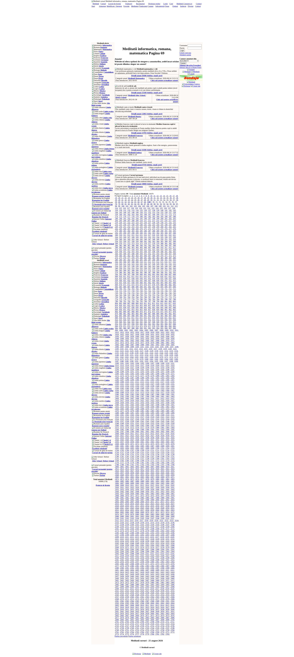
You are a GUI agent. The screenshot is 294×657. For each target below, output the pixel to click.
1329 (162, 384)
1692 (117, 448)
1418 (127, 401)
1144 (161, 353)
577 (170, 270)
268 (133, 229)
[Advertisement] (147, 25)
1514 (127, 417)
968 (174, 324)
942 (129, 322)
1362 (147, 390)
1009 (166, 330)
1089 (142, 345)
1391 (172, 394)
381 (166, 243)
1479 (132, 411)
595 (120, 274)
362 (149, 241)
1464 (117, 409)
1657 (122, 442)
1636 (137, 438)
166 (145, 214)
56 (170, 200)
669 (116, 285)
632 (149, 279)
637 (170, 279)
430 (120, 252)
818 (174, 303)
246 (166, 225)
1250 (127, 372)
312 (129, 235)
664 (158, 283)
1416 (117, 401)
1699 (152, 448)
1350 (147, 388)
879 (116, 314)
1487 (172, 411)
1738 (167, 454)
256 (145, 227)
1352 (157, 388)
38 (177, 198)
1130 (156, 351)
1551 (132, 423)
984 (116, 328)
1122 (117, 351)
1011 (176, 330)
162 (129, 214)
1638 (147, 438)
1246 (167, 369)
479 (137, 258)
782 (149, 299)
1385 (142, 394)
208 (133, 221)
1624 (137, 436)
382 (170, 243)
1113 (136, 349)
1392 (117, 396)
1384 (137, 394)
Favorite (126, 6)
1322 (127, 384)
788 (174, 299)
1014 (127, 332)
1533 (162, 419)
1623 (132, 436)
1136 (122, 353)
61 (122, 202)
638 (174, 279)
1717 (122, 452)
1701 (162, 448)
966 (166, 324)
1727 (172, 452)
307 (170, 233)
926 (125, 320)
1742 (127, 456)
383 (174, 243)
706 (145, 289)
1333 (122, 386)
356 (125, 241)
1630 (167, 436)
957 (129, 324)
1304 (157, 380)
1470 (147, 409)
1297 (122, 380)
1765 (122, 460)
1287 (132, 378)
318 (153, 235)
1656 (117, 442)
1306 (167, 380)
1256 (157, 372)
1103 (152, 347)
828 (153, 305)
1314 (147, 382)
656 (125, 283)
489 (116, 260)
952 (170, 322)
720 (141, 291)
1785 (162, 463)
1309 (122, 382)
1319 (172, 382)
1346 (127, 388)
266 (125, 229)
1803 (132, 467)
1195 (156, 361)
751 (145, 295)
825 (141, 305)
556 (145, 268)
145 (120, 212)
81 (125, 204)
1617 (162, 434)
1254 (147, 372)
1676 (157, 444)
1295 (172, 378)
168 (153, 214)
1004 (141, 330)
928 (133, 320)
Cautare (150, 6)
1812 (117, 469)
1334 (127, 386)
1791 (132, 465)
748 (133, 295)
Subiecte (183, 6)
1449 (162, 405)
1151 (131, 355)
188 (174, 216)
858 (153, 310)
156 (166, 212)
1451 (172, 405)
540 (141, 266)
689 (137, 287)
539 (137, 266)
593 (174, 272)
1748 (157, 456)
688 (133, 287)
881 (125, 314)
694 (158, 287)
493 (133, 260)
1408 (137, 398)
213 (153, 221)
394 (158, 245)
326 (125, 237)
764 (137, 297)
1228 (137, 367)
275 (162, 229)
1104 (157, 347)
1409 (142, 398)
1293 (162, 378)
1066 (147, 341)
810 (141, 303)
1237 (122, 369)
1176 (126, 359)
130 (120, 210)
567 (129, 270)
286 (145, 231)
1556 (157, 423)
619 (158, 276)
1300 (137, 380)
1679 (172, 444)
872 (149, 312)
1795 (152, 465)
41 (122, 200)
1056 (157, 338)
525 (141, 264)
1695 (132, 448)
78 (116, 204)
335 (162, 237)
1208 (157, 363)
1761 (162, 458)
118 (132, 208)
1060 (117, 341)
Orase (167, 6)
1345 (122, 388)
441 (166, 252)
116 (124, 208)
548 (174, 266)
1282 (167, 376)
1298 (127, 380)
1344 (117, 388)
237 (129, 225)
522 (129, 264)
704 (137, 289)
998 (174, 328)
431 (125, 252)
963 (153, 324)
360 (141, 241)
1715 (172, 450)
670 (120, 285)
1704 (117, 450)
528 (153, 264)
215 (162, 221)
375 (141, 243)
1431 (132, 403)
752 (149, 295)
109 (160, 206)
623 (174, 276)
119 (136, 208)
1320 (117, 384)
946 (145, 322)
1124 (126, 351)
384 (116, 245)
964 (158, 324)
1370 (127, 392)
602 (149, 274)
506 (125, 262)
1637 (142, 438)
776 (125, 299)
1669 (122, 444)
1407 (132, 398)
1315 (152, 382)
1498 (167, 413)
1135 (117, 353)
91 (157, 204)
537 (129, 266)
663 (153, 283)
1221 (162, 365)
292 (170, 231)
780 (141, 299)
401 (125, 247)
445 (120, 254)
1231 (152, 367)
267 (129, 229)
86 (141, 204)
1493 (142, 413)
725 (162, 291)
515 (162, 262)
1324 (137, 384)
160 (120, 214)
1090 (147, 345)
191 (125, 219)
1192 (141, 361)
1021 (162, 332)
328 (133, 237)
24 (132, 198)
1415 (172, 398)
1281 (162, 376)
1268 (157, 374)
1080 (157, 343)
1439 (172, 403)
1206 (147, 363)
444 (116, 254)
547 (170, 266)
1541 (142, 421)
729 (116, 293)
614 (137, 276)
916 (145, 318)
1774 (167, 460)
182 (149, 216)
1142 (151, 353)
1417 (122, 401)
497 (149, 260)
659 (137, 283)
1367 (172, 390)
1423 (152, 401)
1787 (172, 463)
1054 (147, 338)
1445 (142, 405)
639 (116, 281)
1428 (117, 403)
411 (166, 247)
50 (151, 200)
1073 (122, 343)
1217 (142, 365)
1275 (132, 376)
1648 (137, 440)
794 (137, 301)
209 (137, 221)
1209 (162, 363)
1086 (127, 345)
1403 (172, 396)
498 (153, 260)
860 (162, 310)
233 (174, 223)
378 (153, 243)
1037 (122, 336)
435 (141, 252)
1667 (172, 442)
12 (157, 196)
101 (127, 206)
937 (170, 320)
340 (120, 239)
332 (149, 237)
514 (158, 262)
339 (116, 239)
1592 (157, 429)
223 (133, 223)
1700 (157, 448)
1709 (142, 450)
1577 (142, 427)
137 (149, 210)
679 (158, 285)
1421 (142, 401)
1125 (131, 351)
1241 (142, 369)
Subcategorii (159, 6)
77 (176, 202)
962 (149, 324)
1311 (132, 382)
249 (116, 227)
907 (170, 316)
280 (120, 231)
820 (120, 305)
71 (156, 202)
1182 (156, 359)
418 (133, 250)
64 (132, 202)
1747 (152, 456)
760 (120, 297)
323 (174, 235)
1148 (117, 355)
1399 (152, 396)
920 (162, 318)
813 (153, 303)
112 (172, 206)
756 (166, 295)
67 (141, 202)
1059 (172, 338)
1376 (157, 392)
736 (145, 293)
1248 (117, 372)
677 (149, 285)
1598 (127, 432)
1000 (121, 330)
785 (162, 299)
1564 (137, 425)
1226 (127, 367)
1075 (132, 343)
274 (158, 229)
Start (93, 6)
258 (153, 227)
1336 (137, 386)
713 (174, 289)
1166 (141, 357)
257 (149, 227)
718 (133, 291)
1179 (141, 359)
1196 (161, 361)
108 (156, 206)
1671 (132, 444)
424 (158, 250)
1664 (157, 442)
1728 (117, 454)
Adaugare (102, 6)
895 (120, 316)
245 (162, 225)
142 (170, 210)
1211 (172, 363)
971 (125, 326)
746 (125, 295)
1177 (131, 359)
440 (162, 252)
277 (170, 229)
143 (174, 210)
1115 (146, 349)
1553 (142, 423)
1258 (167, 372)
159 (116, 214)
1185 (171, 359)
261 (166, 227)
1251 (132, 372)
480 (141, 258)
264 (116, 229)
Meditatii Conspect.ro (184, 4)
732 (129, 293)
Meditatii (96, 4)
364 (158, 241)
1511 (172, 415)
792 (129, 301)
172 (170, 214)
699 (116, 289)
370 (120, 243)
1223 (172, 365)
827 (149, 305)
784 (158, 299)
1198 (171, 361)
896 (125, 316)
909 (116, 318)
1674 (147, 444)
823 (133, 305)
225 (141, 223)
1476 (117, 411)
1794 (147, 465)
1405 (122, 398)
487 (170, 258)
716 (125, 291)
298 (133, 233)
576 (166, 270)
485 (162, 258)
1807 (152, 467)
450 (141, 254)
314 (137, 235)
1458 (147, 407)
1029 (142, 334)
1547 (172, 421)
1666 (167, 442)
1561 (122, 425)
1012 (117, 332)
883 (133, 314)
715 (120, 291)
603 (153, 274)
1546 (167, 421)
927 (129, 320)
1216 (137, 365)
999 (116, 330)
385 (120, 245)
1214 (127, 365)
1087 (132, 345)
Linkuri (198, 6)
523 (133, 264)
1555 (152, 423)
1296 (117, 380)
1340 (157, 386)
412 (170, 247)
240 (141, 225)
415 (120, 250)
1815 (132, 469)
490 (120, 260)
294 (116, 233)
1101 (142, 347)
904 (158, 316)
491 (125, 260)
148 (133, 212)
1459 (152, 407)
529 (158, 264)
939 (116, 322)
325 (120, 237)
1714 (167, 450)
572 (149, 270)
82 (128, 204)
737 (149, 293)
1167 (146, 357)
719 (137, 291)
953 (174, 322)
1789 (122, 465)
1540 (137, 421)
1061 (122, 341)
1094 (167, 345)
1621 (122, 436)
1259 (172, 372)
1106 (166, 347)
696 (166, 287)
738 (153, 293)
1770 (147, 460)
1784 (157, 463)
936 (166, 320)
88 (148, 204)
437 (149, 252)
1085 (122, 345)
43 (128, 200)
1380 (117, 394)
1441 (122, 405)
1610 (127, 434)
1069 (162, 341)
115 (120, 208)
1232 (157, 367)
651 (166, 281)
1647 (132, 440)
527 (149, 264)
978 (153, 326)
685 (120, 287)
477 (129, 258)
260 (162, 227)
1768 (137, 460)
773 (174, 297)
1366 (167, 390)
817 (170, 303)
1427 (172, 401)
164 (137, 214)
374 (137, 243)
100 (123, 206)
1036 (117, 336)
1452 (117, 407)
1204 (137, 363)
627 (129, 279)
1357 (122, 390)
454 (158, 254)
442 (170, 252)
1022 (167, 332)
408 (153, 247)
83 (132, 204)
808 (133, 303)
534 (116, 266)
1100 (137, 347)
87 (145, 204)
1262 (127, 374)
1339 (152, 386)
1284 (117, 378)
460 (120, 256)
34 (164, 198)
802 (170, 301)
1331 (172, 384)
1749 (162, 456)
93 (164, 204)
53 (161, 200)
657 (129, 283)
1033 (162, 334)
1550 (127, 423)
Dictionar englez (154, 4)
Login (165, 4)
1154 (146, 355)
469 (158, 256)
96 (173, 204)
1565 (142, 425)
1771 (152, 460)
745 (120, 295)
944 (137, 322)
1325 (142, 384)
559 (158, 268)
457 (170, 254)
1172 (171, 357)
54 (164, 200)
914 (137, 318)
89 (151, 204)
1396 (137, 396)
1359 (132, 390)
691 (145, 287)
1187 (117, 361)
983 (174, 326)
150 (141, 212)
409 (158, 247)
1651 (152, 440)
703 (133, 289)
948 (153, 322)
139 (158, 210)
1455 (132, 407)
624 (116, 279)
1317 (162, 382)
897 (129, 316)
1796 (157, 465)
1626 (147, 436)
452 (149, 254)
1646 (127, 440)
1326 (147, 384)
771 (166, 297)
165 (141, 214)
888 (153, 314)
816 (166, 303)
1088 (137, 345)
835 (120, 307)
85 (138, 204)
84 (135, 204)
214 (158, 221)
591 (166, 272)
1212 (117, 365)
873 (153, 312)
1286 (127, 378)
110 (164, 206)
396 (166, 245)
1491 (132, 413)
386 (125, 245)
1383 (132, 394)
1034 (167, 334)
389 (137, 245)
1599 (132, 432)
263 (174, 227)
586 (145, 272)
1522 (167, 417)
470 (162, 256)
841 (145, 307)
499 (158, 260)
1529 (142, 419)
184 (158, 216)
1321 (122, 384)
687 (129, 287)
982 (170, 326)
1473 (162, 409)
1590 (147, 429)
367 (170, 241)
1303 (152, 380)
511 (145, 262)
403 (133, 247)
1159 (171, 355)
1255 (152, 372)
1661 (142, 442)
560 (162, 268)
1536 (117, 421)
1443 (132, 405)
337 (170, 237)
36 (170, 198)
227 (149, 223)
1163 (126, 357)
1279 (152, 376)
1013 (122, 332)
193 (133, 219)
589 (158, 272)
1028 (137, 334)
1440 (117, 405)
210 (141, 221)
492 (129, 260)
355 (120, 241)
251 (125, 227)
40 (119, 200)
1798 (167, 465)
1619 (172, 434)
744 (116, 295)
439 (158, 252)
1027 (132, 334)
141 (166, 210)
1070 (167, 341)
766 (145, 297)
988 (133, 328)
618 (153, 276)
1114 (141, 349)
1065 (142, 341)
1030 (147, 334)
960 (141, 324)
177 (129, 216)
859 (158, 310)
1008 (161, 330)
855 (141, 310)
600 (141, 274)
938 (174, 320)
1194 (151, 361)
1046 (167, 336)
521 (125, 264)
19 (116, 198)
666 (166, 283)
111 (168, 206)
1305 (162, 380)
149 (137, 212)
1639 (152, 438)
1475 (172, 409)
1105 (162, 347)
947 (149, 322)
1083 (172, 343)
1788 (117, 465)
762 (129, 297)
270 (141, 229)
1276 (137, 376)
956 (125, 324)
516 (166, 262)
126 (165, 208)
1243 (152, 369)
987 (129, 328)
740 (162, 293)
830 (162, 305)
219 (116, 223)
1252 (137, 372)
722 (149, 291)
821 (125, 305)
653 (174, 281)
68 (145, 202)
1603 (152, 432)
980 (162, 326)
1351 (152, 388)
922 (170, 318)
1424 (157, 401)
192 (129, 219)
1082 (167, 343)
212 (149, 221)
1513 (122, 417)
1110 (122, 349)
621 (166, 276)
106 (148, 206)
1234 (167, 367)
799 (158, 301)
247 (170, 225)
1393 (122, 396)
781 (145, 299)
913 (133, 318)
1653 (162, 440)
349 (158, 239)
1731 (132, 454)
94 (167, 204)
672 (129, 285)
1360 (137, 390)
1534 (167, 419)
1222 (167, 365)
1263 (132, 374)
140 (162, 210)
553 (133, 268)
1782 (147, 463)
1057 (162, 338)
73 (163, 202)
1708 (137, 450)
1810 (167, 467)
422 (149, 250)
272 (149, 229)
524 (137, 264)
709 (158, 289)
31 (154, 198)
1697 (142, 448)
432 (129, 252)
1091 (152, 345)
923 (174, 318)
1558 (167, 423)
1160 (176, 355)
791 (125, 301)
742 (170, 293)
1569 (162, 425)
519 (116, 264)
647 (149, 281)
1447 (152, 405)
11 (154, 196)
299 (137, 233)
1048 (117, 338)
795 (141, 301)
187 (170, 216)
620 (162, 276)
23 (128, 198)
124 (157, 208)
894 (116, 316)
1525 (122, 419)
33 (161, 198)
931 (145, 320)
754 (158, 295)
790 (120, 301)
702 (129, 289)
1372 (137, 392)
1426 (167, 401)
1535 (172, 419)
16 (170, 196)
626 (125, 279)
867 (129, 312)
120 (140, 208)
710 (162, 289)
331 (145, 237)
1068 (157, 341)
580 (120, 272)
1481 (142, 411)
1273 (122, 376)
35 (167, 198)
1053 (142, 338)
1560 (117, 425)
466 (145, 256)
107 (152, 206)
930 (141, 320)
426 (166, 250)
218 (174, 221)
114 (116, 208)
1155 (151, 355)
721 (145, 291)
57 (173, 200)
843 (153, 307)
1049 (122, 338)
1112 (131, 349)
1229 (142, 367)
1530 (147, 419)
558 (153, 268)
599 (137, 274)
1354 (167, 388)
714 (116, 291)
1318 (167, 382)
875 (162, 312)
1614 (147, 434)
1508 (157, 415)
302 (149, 233)
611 (124, 276)
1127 (141, 351)
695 (162, 287)
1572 (117, 427)
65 (135, 202)
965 (162, 324)
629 (137, 279)
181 (145, 216)
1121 (175, 349)
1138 (131, 353)
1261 (122, 374)
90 (154, 204)
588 (153, 272)
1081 (162, 343)
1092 (157, 345)
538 (133, 266)
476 (125, 258)
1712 (157, 450)
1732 (137, 454)
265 (120, 229)
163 (133, 214)
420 (141, 250)
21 (122, 198)
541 (145, 266)
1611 (132, 434)
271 (145, 229)
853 (133, 310)
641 (125, 281)
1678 (167, 444)
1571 (172, 425)
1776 (117, 463)
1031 (152, 334)
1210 (167, 363)
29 (148, 198)
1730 (127, 454)
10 (151, 196)
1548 (117, 423)
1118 (160, 349)
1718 (127, 452)
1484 (157, 411)
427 (170, 250)
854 (137, 310)
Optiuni (175, 6)
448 (133, 254)
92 (161, 204)
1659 (132, 442)
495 (141, 260)
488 (174, 258)
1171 (166, 357)
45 (135, 200)
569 (137, 270)
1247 (172, 369)
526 (145, 264)
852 (129, 310)
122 (149, 208)
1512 (117, 417)
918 (153, 318)
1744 (137, 456)
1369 (122, 392)
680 (162, 285)
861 (166, 310)
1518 (147, 417)
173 (174, 214)
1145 (166, 353)
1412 (157, 398)
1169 (156, 357)
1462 (167, 407)
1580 (157, 427)
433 (133, 252)
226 (145, 223)
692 (149, 287)
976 (145, 326)
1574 (127, 427)
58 (177, 200)
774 (116, 299)
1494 (147, 413)
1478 (127, 411)
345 (141, 239)
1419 (132, 401)
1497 (162, 413)
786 (166, 299)
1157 (161, 355)
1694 (127, 448)
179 (137, 216)
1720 (137, 452)
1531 (152, 419)
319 (158, 235)
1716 (117, 452)
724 (158, 291)
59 (116, 202)
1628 (157, 436)
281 (125, 231)
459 (116, 256)
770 (162, 297)
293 (174, 231)
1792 (137, 465)
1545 (162, 421)
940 (120, 322)
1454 (127, 407)
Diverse (190, 6)
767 (149, 297)
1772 (157, 460)
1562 (127, 425)
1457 (142, 407)
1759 (152, 458)
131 (125, 210)
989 (137, 328)
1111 (126, 349)
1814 (127, 469)
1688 (157, 446)
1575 (132, 427)
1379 (172, 392)
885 (141, 314)
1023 (172, 332)
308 (174, 233)
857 (149, 310)
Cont (171, 4)
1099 (132, 347)
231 (166, 223)
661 (145, 283)
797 (149, 301)
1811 (172, 467)
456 (166, 254)
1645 (122, 440)
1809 (162, 467)
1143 (156, 353)
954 (116, 324)
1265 (142, 374)
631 (145, 279)
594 (116, 274)
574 (158, 270)
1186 (176, 359)
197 (149, 219)
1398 (147, 396)
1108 (176, 347)
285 (141, 231)
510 (141, 262)
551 (125, 268)
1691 (172, 446)
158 (174, 212)
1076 (137, 343)
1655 (172, 440)
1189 (126, 361)
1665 (162, 442)
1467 (132, 409)
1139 (136, 353)
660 (141, 283)
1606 (167, 432)
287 (149, 231)
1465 (122, 409)
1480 (137, 411)
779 (137, 299)
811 (145, 303)
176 (125, 216)
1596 (117, 432)
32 (157, 198)
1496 (157, 413)
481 (145, 258)
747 (129, 295)
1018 (147, 332)
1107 (171, 347)
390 (141, 245)
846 (166, 307)
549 (116, 268)
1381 (122, 394)
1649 (142, 440)
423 (153, 250)
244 (158, 225)
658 (133, 283)
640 (120, 281)
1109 (117, 349)
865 (120, 312)
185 (162, 216)
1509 (162, 415)
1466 (127, 409)
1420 (137, 401)
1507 (152, 415)
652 (170, 281)
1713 (162, 450)
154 (158, 212)
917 (149, 318)
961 (145, 324)
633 (153, 279)
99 (119, 206)
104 (139, 206)
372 (129, 243)
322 (170, 235)
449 (137, 254)
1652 (157, 440)
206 (125, 221)
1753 (122, 458)
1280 (157, 376)
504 (116, 262)
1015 (132, 332)
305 (162, 233)
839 (137, 307)
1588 (137, 429)
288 (153, 231)
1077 (142, 343)
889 (158, 314)
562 (170, 268)
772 (170, 297)
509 (137, 262)
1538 (127, 421)
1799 (172, 465)
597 (129, 274)
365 (162, 241)
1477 (122, 411)
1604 (157, 432)
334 (158, 237)
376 (145, 243)
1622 (127, 436)
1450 (167, 405)
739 (158, 293)
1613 (142, 434)
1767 (132, 460)
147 (129, 212)
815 (162, 303)
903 (153, 316)
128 (173, 208)
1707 (132, 450)
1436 (157, 403)
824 (137, 305)
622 (170, 276)
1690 (167, 446)
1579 (152, 427)
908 (174, 316)
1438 (167, 403)
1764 (117, 460)
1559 (172, 423)
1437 (162, 403)
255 (141, 227)
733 (133, 293)
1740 (117, 456)
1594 (167, 429)
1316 (157, 382)
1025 (122, 334)
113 (176, 206)
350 (162, 239)
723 (153, 291)
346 (145, 239)
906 (166, 316)
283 (133, 231)
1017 (142, 332)
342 (129, 239)
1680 (117, 446)
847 (170, 307)
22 (125, 198)
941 (125, 322)
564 (116, 270)
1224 (117, 367)
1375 (152, 392)
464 (137, 256)
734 (137, 293)
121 (145, 208)
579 (116, 272)
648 (153, 281)
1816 (137, 469)
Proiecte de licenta (103, 485)
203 (174, 219)
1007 (156, 330)
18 (176, 196)
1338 (147, 386)
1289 (142, 378)
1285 (122, 378)
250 (120, 227)
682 (170, 285)
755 (162, 295)
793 (133, 301)
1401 (162, 396)
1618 (167, 434)
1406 (127, 398)
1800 (117, 467)
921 (166, 318)
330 (141, 237)
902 (149, 316)
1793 (142, 465)
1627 (152, 436)
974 (137, 326)
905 (162, 316)
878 (174, 312)
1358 (127, 390)
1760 (157, 458)
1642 (167, 438)
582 (129, 272)
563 (174, 268)
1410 (147, 398)
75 (169, 202)
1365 (162, 390)
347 (149, 239)
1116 (150, 349)
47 (141, 200)
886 (145, 314)
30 (151, 198)
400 (120, 247)
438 (153, 252)
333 (153, 237)
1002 (131, 330)
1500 (117, 415)
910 (120, 318)
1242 (147, 369)
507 (129, 262)
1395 (132, 396)
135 (141, 210)
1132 (166, 351)
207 (129, 221)
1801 (122, 467)
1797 (162, 465)
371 (125, 243)
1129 (151, 351)
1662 (147, 442)
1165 (136, 357)
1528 (137, 419)
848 (174, 307)
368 (174, 241)
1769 (142, 460)
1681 (122, 446)
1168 (151, 357)
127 (169, 208)
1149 (122, 355)
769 (158, 297)
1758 (147, 458)
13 (160, 196)
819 (116, 305)
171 (166, 214)
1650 (147, 440)
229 (158, 223)
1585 (122, 429)
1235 (172, 367)
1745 (142, 456)
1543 (152, 421)
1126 (136, 351)
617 (149, 276)
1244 (157, 369)
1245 (162, 369)
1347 (132, 388)
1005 (146, 330)
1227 (132, 367)
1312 (137, 382)
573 (153, 270)
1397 (142, 396)
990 (141, 328)
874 (158, 312)
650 (162, 281)
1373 (142, 392)
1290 (147, 378)
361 (145, 241)
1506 (147, 415)
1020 (157, 332)
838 (133, 307)
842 (149, 307)
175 (120, 216)
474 (116, 258)
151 (145, 212)
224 (137, 223)
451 (145, 254)
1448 (157, 405)
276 (166, 229)
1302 (147, 380)
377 (149, 243)
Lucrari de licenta (114, 4)
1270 (167, 374)
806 (125, 303)
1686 (147, 446)
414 (116, 250)
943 (133, 322)
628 (133, 279)
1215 (132, 365)
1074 (127, 343)
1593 (162, 429)
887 (149, 314)
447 (129, 254)
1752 (117, 458)
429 (116, 252)
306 (166, 233)
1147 (176, 353)
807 (129, 303)
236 (125, 225)
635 (162, 279)
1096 (117, 347)
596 (125, 274)
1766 (127, 460)
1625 (142, 436)
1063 (132, 341)
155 (162, 212)
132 (129, 210)
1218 (147, 365)
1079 (152, 343)
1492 (137, 413)
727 (170, 291)
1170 (161, 357)
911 (124, 318)
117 (128, 208)
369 (116, 243)
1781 (142, 463)
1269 (162, 374)
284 (137, 231)
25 (135, 198)
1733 (142, 454)
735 (141, 293)
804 (116, 303)
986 (125, 328)
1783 (152, 463)
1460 (157, 407)
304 (158, 233)
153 (153, 212)
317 (149, 235)
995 (162, 328)
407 (149, 247)
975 (141, 326)
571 (145, 270)
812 (149, 303)
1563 (132, 425)
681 (166, 285)
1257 (162, 372)
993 (153, 328)
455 (162, 254)
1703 (172, 448)
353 (174, 239)
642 (129, 281)
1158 (166, 355)
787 (170, 299)
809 (137, 303)
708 (153, 289)
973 (133, 326)
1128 (146, 351)
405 (141, 247)
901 (145, 316)
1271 (172, 374)
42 (125, 200)
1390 (167, 394)
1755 (132, 458)
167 (149, 214)
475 (120, 258)
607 (170, 274)
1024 (117, 334)
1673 (142, 444)
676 (145, 285)
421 (145, 250)
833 (174, 305)
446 (125, 254)
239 (137, 225)
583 (133, 272)
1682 (127, 446)
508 (133, 262)
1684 (137, 446)
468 (153, 256)
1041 (142, 336)
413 (174, 247)
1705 (122, 450)
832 (170, 305)
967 (170, 324)
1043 (152, 336)
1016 (137, 332)
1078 (147, 343)
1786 (167, 463)
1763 (172, 458)
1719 (132, 452)
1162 (122, 357)
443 (174, 252)
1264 (137, 374)
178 (133, 216)
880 (120, 314)
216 (166, 221)
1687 (152, 446)
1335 (132, 386)
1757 (142, 458)
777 (129, 299)
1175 (122, 359)
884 (137, 314)
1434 (147, 403)
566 (125, 270)
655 (120, 283)
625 (120, 279)
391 (145, 245)
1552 (137, 423)
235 (120, 225)
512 (149, 262)
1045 (162, 336)
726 (166, 291)
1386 (147, 394)
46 (138, 200)
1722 (147, 452)
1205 (142, 363)
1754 (127, 458)
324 (116, 237)
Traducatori (143, 6)
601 (145, 274)
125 (161, 208)
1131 (161, 351)
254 (137, 227)
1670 (127, 444)
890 (162, 314)
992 (149, 328)
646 (145, 281)
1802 (127, 467)
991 (145, 328)
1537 (122, 421)
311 (124, 235)
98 (116, 206)
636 (166, 279)
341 (125, 239)
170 (162, 214)
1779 (132, 463)
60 (119, 202)
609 (116, 276)
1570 (167, 425)
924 (116, 320)
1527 (132, 419)
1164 (131, 357)
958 (133, 324)
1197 (166, 361)
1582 (167, 427)
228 (153, 223)
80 (122, 204)
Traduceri (128, 4)
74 (166, 202)
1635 (132, 438)
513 (153, 262)
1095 (172, 345)
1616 (157, 434)
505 (120, 262)
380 (162, 243)
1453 (122, 407)
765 (141, 297)
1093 (162, 345)
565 (120, 270)
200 (162, 219)
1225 (122, 367)
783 (153, 299)
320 (162, 235)
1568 (157, 425)
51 (154, 200)
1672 (137, 444)
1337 (142, 386)
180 (141, 216)
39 (116, 200)
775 (120, 299)
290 (162, 231)
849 (116, 310)
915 (141, 318)
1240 (137, 369)
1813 (122, 469)
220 (120, 223)
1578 (147, 427)
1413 (162, 398)
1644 (117, 440)
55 (167, 200)
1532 (157, 419)
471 (166, 256)
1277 (142, 376)
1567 (152, 425)
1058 (167, 338)
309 (116, 235)
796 (145, 301)
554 (137, 268)
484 (158, 258)
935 (162, 320)
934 (158, 320)
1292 (157, 378)
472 (170, 256)
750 (141, 295)
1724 (157, 452)
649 (158, 281)
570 (141, 270)
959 (137, 324)
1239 (132, 369)
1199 (176, 361)
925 (120, 320)
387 (129, 245)
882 (129, 314)
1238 (127, 369)
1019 (152, 332)
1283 (172, 376)
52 (157, 200)
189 (116, 219)
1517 (142, 417)
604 (158, 274)
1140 (141, 353)
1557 (162, 423)
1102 (147, 347)
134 (137, 210)
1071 (172, 341)
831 (166, 305)
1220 (157, 365)
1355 (172, 388)
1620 (117, 436)
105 (143, 206)
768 (153, 297)
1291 (152, 378)
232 (170, 223)
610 (120, 276)
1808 (157, 467)
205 (120, 221)
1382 (127, 394)
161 (125, 214)
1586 (127, 429)
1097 (122, 347)
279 (116, 231)
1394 (127, 396)
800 (162, 301)
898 (133, 316)
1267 (152, 374)
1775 (172, 460)
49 (148, 200)
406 (145, 247)
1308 (117, 382)
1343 (172, 386)
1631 (172, 436)
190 (120, 219)
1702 (167, 448)
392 (149, 245)
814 (158, 303)
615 (141, 276)
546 (166, 266)
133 (133, 210)
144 (116, 212)
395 (162, 245)
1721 (142, 452)
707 (149, 289)
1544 (157, 421)
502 (170, 260)
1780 (137, 463)
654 (116, 283)
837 (129, 307)
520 (120, 264)
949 (158, 322)
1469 (142, 409)
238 (133, 225)
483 (153, 258)
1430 (127, 403)
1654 (167, 440)
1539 (132, 421)
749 (137, 295)
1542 (147, 421)
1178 (136, 359)
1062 (127, 341)
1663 (152, 442)
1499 (172, 413)
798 (153, 301)
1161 (117, 357)
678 (153, 285)
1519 (152, 417)
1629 (162, 436)
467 (149, 256)
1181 (151, 359)
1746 (147, 456)
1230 (147, 367)
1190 (131, 361)
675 (141, 285)
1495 (152, 413)
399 (116, 247)
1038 (127, 336)
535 (120, 266)
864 (116, 312)
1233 (162, 367)
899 (137, 316)
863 (174, 310)
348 (153, 239)
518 (174, 262)
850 (120, 310)
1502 (127, 415)
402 (129, 247)
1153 (141, 355)
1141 (146, 353)
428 (174, 250)
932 (149, 320)
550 (120, 268)
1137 (126, 353)
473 (174, 256)
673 (133, 285)
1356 (117, 390)
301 (145, 233)
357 (129, 241)
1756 (137, 458)
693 (153, 287)
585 (141, 272)
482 (149, 258)
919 (158, 318)
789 (116, 301)
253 (133, 227)
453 (153, 254)
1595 (172, 429)
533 (174, 264)
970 (120, 326)
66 (138, 202)
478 (133, 258)
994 (158, 328)
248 (174, 225)
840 (141, 307)
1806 (147, 467)
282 (129, 231)
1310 (127, 382)
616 (145, 276)
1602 (147, 432)
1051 (132, 338)
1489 (122, 413)
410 (162, 247)
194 (137, 219)
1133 (171, 351)
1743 (132, 456)
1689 (162, 446)
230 (162, 223)
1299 (132, 380)
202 (170, 219)
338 (174, 237)
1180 (146, 359)
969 (116, 326)
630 (141, 279)
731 (125, 293)
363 (153, 241)
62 (125, 202)
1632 (117, 438)
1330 (167, 384)
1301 (142, 380)
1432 (137, 403)
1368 (117, 392)
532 (170, 264)
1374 (147, 392)
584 (137, 272)
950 (162, 322)
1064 (137, 341)
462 (129, 256)
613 (133, 276)
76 (172, 202)
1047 (172, 336)
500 (162, 260)
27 (141, 198)
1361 (142, 390)
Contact (199, 4)
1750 (167, 456)
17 (173, 196)
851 (125, 310)
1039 (132, 336)
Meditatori (135, 6)
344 (137, 239)
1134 (176, 351)
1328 (157, 384)
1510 (167, 415)
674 (137, 285)
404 (137, 247)
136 (145, 210)
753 (153, 295)
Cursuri (103, 4)
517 (170, 262)
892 (170, 314)
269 (137, 229)
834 (116, 307)
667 (170, 283)
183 (153, 216)
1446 (147, 405)
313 (133, 235)
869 (137, 312)
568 (133, 270)
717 (129, 291)
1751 (172, 456)
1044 (157, 336)
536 (125, 266)
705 (141, 289)
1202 (127, 363)
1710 (147, 450)
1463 (172, 407)
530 (162, 264)
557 (149, 268)
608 (174, 274)
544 (158, 266)
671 (125, 285)
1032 (157, 334)
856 (145, 310)
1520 (157, 417)
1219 (152, 365)
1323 (132, 384)
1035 (172, 334)
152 (149, 212)
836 (125, 307)
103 (135, 206)
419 (137, 250)
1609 (122, 434)
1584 (117, 429)
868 (133, 312)
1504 (137, 415)
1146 (171, 353)
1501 (122, 415)
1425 (162, 401)
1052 (137, 338)
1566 (147, 425)
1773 (162, 460)
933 (153, 320)
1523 (172, 417)
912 (129, 318)
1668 (117, 444)
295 (120, 233)
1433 (142, 403)
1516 (137, 417)
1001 (126, 330)
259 (158, 227)
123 (153, 208)
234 (116, 225)
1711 (152, 450)
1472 (157, 409)
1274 (127, 376)
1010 (171, 330)
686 (125, 287)
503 (174, 260)
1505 (142, 415)
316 (145, 235)
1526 (127, 419)
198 (153, 219)
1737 (162, 454)
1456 (137, 407)
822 (129, 305)
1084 (117, 345)
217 (170, 221)
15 (167, 196)
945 (141, 322)
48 (145, 200)
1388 (157, 394)
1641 (162, 438)
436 (145, 252)
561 (166, 268)
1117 (155, 349)
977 (149, 326)
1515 (132, 417)
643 (133, 281)
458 (174, 254)
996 (166, 328)
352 (170, 239)
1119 (165, 349)
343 (133, 239)
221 (125, 223)
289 (158, 231)
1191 (136, 361)
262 (170, 227)
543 (153, 266)
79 (119, 204)
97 (177, 204)
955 (120, 324)
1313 (142, 382)
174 (116, 216)
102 (131, 206)
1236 (117, 369)
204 (116, 221)
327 (129, 237)
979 (158, 326)
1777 (122, 463)
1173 (176, 357)
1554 (147, 423)
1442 (127, 405)
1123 (122, 351)
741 (166, 293)
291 (166, 231)
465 (141, 256)
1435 (152, 403)
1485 (162, 411)
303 (153, 233)
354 (116, 241)
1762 (167, 458)
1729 (122, 454)
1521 (162, 417)
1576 (137, 427)
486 (166, 258)
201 (166, 219)
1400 (157, 396)
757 (170, 295)
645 (141, 281)
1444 (137, 405)
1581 (162, 427)
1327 (152, 384)
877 (170, 312)
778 (133, 299)
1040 (137, 336)
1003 (136, 330)
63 (128, 202)
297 (129, 233)
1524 (117, 419)
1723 (152, 452)
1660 (137, 442)
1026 (127, 334)
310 (120, 235)
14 (164, 196)
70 (153, 202)
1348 (137, 388)
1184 (166, 359)
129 (116, 210)
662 (149, 283)
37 (173, 198)
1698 (147, 448)
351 (166, 239)
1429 (122, 403)
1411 (152, 398)
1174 (117, 359)
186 (166, 216)
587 (149, 272)
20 (119, 198)
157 (170, 212)
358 (133, 241)
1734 (147, 454)
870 (141, 312)
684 (116, 287)
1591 (152, 429)
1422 (147, 401)
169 (158, 214)
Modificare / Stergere (114, 6)
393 (153, 245)
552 (129, 268)
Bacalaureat (140, 4)
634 (158, 279)
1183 (161, 359)
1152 (136, 355)
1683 (132, 446)
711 (166, 289)
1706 (127, 450)
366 (166, 241)
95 (170, 204)
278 (174, 229)
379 (158, 243)
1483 (152, 411)
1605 (162, 432)
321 (166, 235)
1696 (137, 448)
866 (125, 312)
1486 (167, 411)
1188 (122, 361)
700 (120, 289)
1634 (127, 438)
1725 (162, 452)
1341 (162, 386)
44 (132, 200)
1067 (152, 341)
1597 (122, 432)
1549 (122, 423)
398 (174, 245)
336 (166, 237)
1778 (127, 463)
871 (145, 312)
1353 (162, 388)
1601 (142, 432)
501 (166, 260)
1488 (117, 413)
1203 (132, 363)
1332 (117, 386)
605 (162, 274)
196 (145, 219)
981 (166, 326)
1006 (151, 330)
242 (149, 225)
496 (145, 260)
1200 (117, 363)
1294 (167, 378)
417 (129, 250)
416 (125, 250)
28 (145, 198)
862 (170, 310)
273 (153, 229)
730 (120, 293)
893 (174, 314)
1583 (172, 427)
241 (145, 225)
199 (158, 219)
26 (138, 198)
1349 (142, 388)
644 (137, 281)
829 (158, 305)
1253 (142, 372)
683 (174, 285)
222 (129, 223)
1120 (170, 349)
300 (141, 233)
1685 (142, 446)
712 (170, 289)
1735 (152, 454)
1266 (147, 374)
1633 (122, 438)
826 (145, 305)
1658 (127, 442)
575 (162, 270)
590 (162, 272)
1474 (167, 409)
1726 (167, 452)
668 (174, 283)
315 (141, 235)
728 (174, 291)
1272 (117, 376)
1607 (172, 432)
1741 (122, 456)
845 (162, 307)
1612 (137, 434)
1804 (137, 467)
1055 (152, 338)
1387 (152, 394)
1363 (152, 390)
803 (174, 301)
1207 (152, 363)
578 (174, 270)
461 (125, 256)
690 (141, 287)
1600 (137, 432)
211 (145, 221)
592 (170, 272)
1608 (117, 434)
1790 (127, 465)
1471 (152, 409)
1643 (172, 438)
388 (133, 245)
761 (125, 297)
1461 (162, 407)
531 (166, 264)
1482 (147, 411)
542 (149, 266)
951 (166, 322)
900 (141, 316)
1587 (132, 429)
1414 (167, 398)
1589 (142, 429)
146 (125, 212)
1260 (117, 374)
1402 (167, 396)
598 (133, 274)
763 (133, 297)
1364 (157, 390)
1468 (137, 409)
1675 (152, 444)
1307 (172, 380)
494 (137, 260)
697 (170, 287)
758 (174, 295)
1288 (137, 378)
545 (162, 266)
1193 (146, 361)
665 (162, 283)
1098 (127, 347)
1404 (117, 398)
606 (166, 274)
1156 (156, 355)
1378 (167, 392)
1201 (122, 363)
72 (159, 202)
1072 (117, 343)
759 (116, 297)
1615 (152, 434)
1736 (157, 454)
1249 (122, 372)
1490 (127, 413)
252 (129, 227)
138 (153, 210)
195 (141, 219)
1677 (162, 444)
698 (174, 287)
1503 (132, 415)
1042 (147, 336)
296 (125, 233)
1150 (126, 355)
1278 (147, 376)
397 (170, 245)
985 (120, 328)
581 (125, 272)
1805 (142, 467)
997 (170, 328)
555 (141, 268)
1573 (122, 427)
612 (129, 276)
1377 (162, 392)
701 (125, 289)
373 (133, 243)
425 (162, 250)
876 (166, 312)
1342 (167, 386)
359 (137, 241)
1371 (132, 392)
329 (137, 237)
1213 (122, 365)
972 (129, 326)
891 (166, 314)
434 (137, 252)
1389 (162, 394)
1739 (172, 454)
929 (137, 320)
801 (166, 301)
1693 (122, 448)
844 (158, 307)
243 (153, 225)
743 (174, 293)
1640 (157, 438)
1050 (127, 338)
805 (120, 303)
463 (133, 256)
